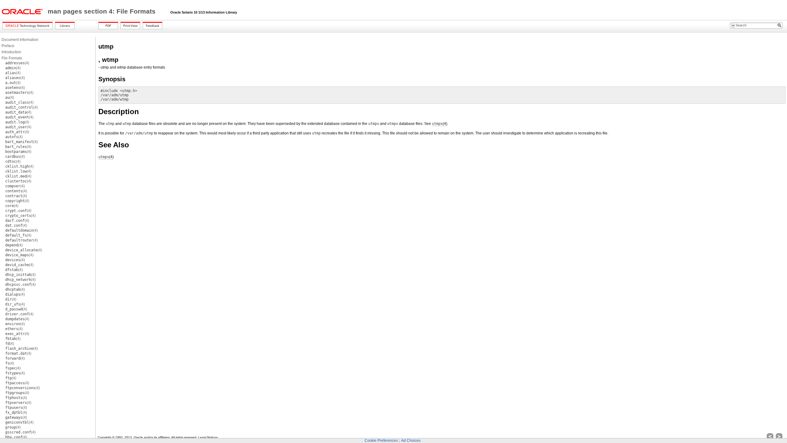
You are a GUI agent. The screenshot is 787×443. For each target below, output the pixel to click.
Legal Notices (208, 437)
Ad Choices (411, 440)
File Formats (12, 58)
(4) (17, 63)
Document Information (20, 40)
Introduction (11, 52)
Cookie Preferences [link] (381, 440)
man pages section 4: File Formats (102, 11)
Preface (8, 46)
